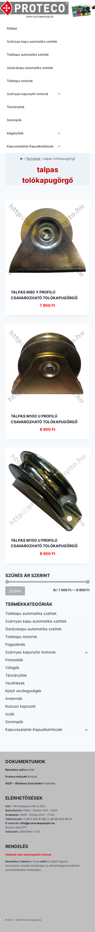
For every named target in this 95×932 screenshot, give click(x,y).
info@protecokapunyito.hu (37, 823)
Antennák (13, 698)
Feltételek (30, 783)
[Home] (21, 158)
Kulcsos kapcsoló (20, 706)
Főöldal (12, 28)
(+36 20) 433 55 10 (60, 819)
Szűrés (15, 591)
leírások (21, 776)
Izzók (9, 714)
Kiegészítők (15, 133)
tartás (19, 769)
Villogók (12, 667)
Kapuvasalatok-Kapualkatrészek (30, 146)
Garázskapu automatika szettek (30, 68)
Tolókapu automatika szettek (28, 54)
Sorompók (14, 120)
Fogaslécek (15, 644)
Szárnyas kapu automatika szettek (32, 41)
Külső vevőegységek (23, 691)
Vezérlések (15, 683)
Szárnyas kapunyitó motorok (27, 94)
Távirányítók (16, 107)
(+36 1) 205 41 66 (34, 819)
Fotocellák (14, 660)
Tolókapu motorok (20, 81)
